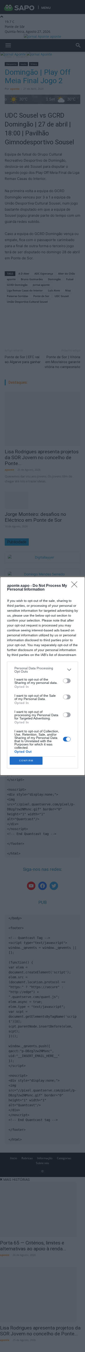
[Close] (75, 585)
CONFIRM (26, 760)
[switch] (67, 680)
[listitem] (42, 670)
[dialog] (42, 676)
